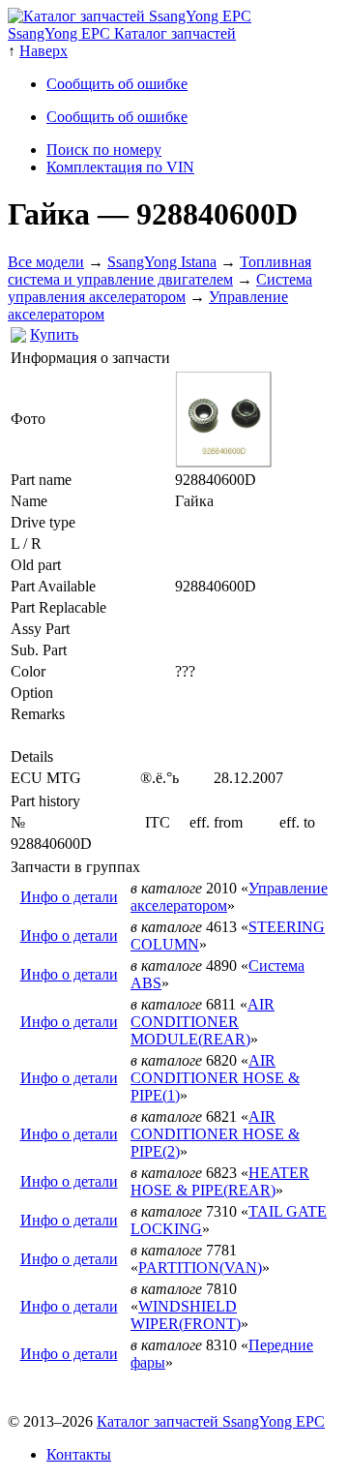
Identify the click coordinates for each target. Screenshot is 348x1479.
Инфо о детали (69, 897)
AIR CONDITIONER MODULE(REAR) (202, 1021)
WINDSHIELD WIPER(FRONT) (185, 1315)
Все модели (46, 262)
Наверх (43, 51)
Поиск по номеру (103, 149)
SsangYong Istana (162, 262)
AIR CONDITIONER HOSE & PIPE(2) (215, 1134)
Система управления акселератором (160, 288)
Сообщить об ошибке (117, 83)
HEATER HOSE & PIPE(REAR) (219, 1181)
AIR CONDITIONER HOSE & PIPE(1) (215, 1077)
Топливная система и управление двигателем (159, 270)
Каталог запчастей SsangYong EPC (211, 1421)
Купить (54, 334)
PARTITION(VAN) (200, 1267)
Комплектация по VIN (120, 167)
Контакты (78, 1454)
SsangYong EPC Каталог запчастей (122, 33)
